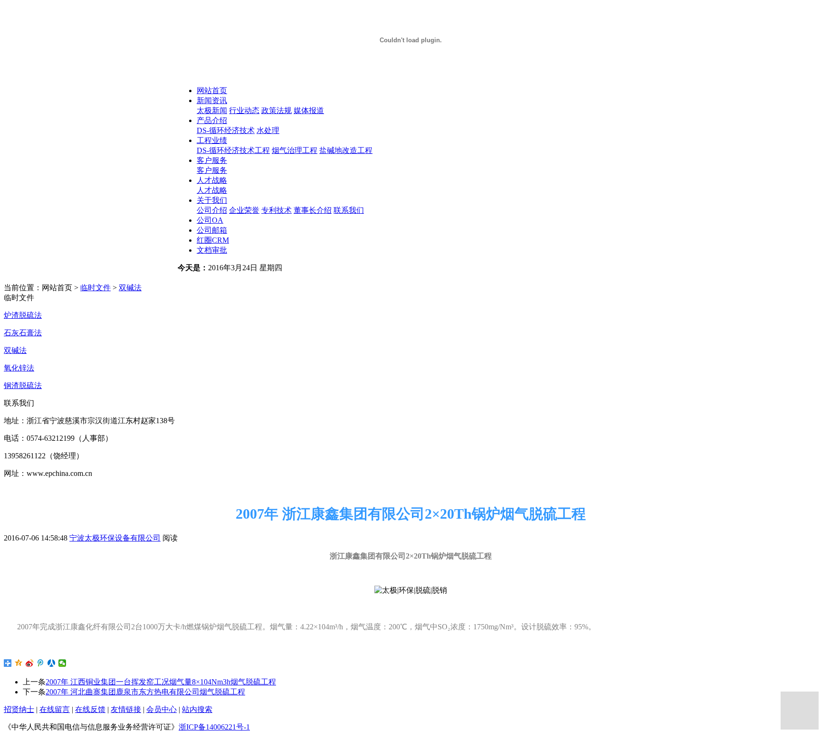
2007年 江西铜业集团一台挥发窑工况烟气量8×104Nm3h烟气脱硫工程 (161, 682)
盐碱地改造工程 (345, 150)
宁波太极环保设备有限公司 (115, 538)
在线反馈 (90, 709)
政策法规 (276, 110)
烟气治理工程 (294, 150)
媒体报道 (309, 110)
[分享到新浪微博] (30, 663)
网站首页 (212, 90)
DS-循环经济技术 (226, 130)
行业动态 (244, 110)
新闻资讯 (212, 100)
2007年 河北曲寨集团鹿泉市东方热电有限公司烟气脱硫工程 (145, 692)
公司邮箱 (212, 230)
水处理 (268, 130)
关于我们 (212, 200)
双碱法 (130, 288)
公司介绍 (212, 210)
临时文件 (95, 288)
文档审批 (212, 250)
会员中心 (161, 709)
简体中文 (202, 278)
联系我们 (349, 210)
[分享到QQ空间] (19, 663)
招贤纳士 (19, 709)
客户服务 (212, 160)
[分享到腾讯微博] (41, 663)
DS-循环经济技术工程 (233, 150)
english (237, 278)
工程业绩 (212, 140)
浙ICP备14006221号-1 (214, 727)
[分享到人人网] (52, 663)
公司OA (210, 220)
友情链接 (126, 709)
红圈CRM (213, 240)
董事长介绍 (313, 210)
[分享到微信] (62, 663)
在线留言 (54, 709)
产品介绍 (212, 120)
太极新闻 (212, 110)
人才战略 (212, 180)
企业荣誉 (244, 210)
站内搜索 (197, 709)
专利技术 (276, 210)
